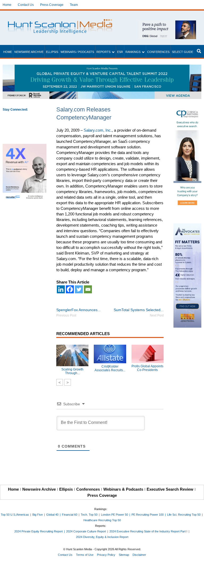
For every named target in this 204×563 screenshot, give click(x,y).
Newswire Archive (29, 51)
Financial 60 (69, 514)
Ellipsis (52, 51)
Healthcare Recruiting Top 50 (102, 520)
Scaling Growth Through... (72, 371)
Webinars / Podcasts (77, 51)
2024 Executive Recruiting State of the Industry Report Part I (148, 531)
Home (7, 5)
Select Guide (182, 51)
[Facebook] (70, 289)
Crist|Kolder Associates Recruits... (110, 368)
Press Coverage (51, 5)
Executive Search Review (170, 489)
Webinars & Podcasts (123, 489)
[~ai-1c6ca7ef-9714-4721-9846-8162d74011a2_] (167, 23)
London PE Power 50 (114, 514)
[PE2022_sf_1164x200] (102, 67)
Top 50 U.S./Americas (15, 514)
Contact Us (26, 5)
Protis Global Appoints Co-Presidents (147, 368)
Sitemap (124, 554)
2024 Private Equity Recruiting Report (38, 531)
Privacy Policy (106, 554)
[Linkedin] (61, 289)
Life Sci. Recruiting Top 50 (184, 514)
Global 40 (52, 514)
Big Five (37, 514)
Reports (103, 51)
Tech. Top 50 (89, 514)
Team (74, 5)
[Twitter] (79, 289)
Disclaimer (139, 554)
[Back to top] (196, 555)
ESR (120, 51)
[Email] (88, 289)
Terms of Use (85, 554)
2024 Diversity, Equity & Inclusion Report (102, 537)
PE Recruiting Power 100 (147, 514)
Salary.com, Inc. (98, 130)
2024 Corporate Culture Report (86, 531)
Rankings (133, 51)
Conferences (158, 51)
